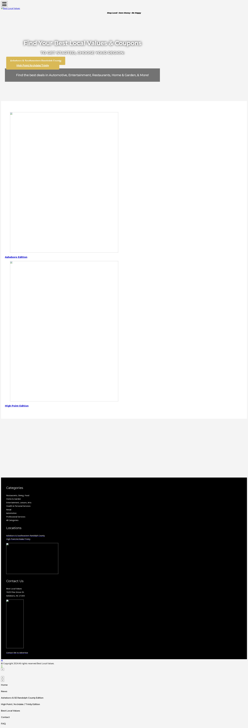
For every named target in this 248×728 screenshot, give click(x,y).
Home (4, 685)
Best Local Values (10, 711)
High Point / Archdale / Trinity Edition (20, 704)
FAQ (3, 723)
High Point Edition (17, 405)
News (4, 691)
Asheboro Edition (16, 257)
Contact (5, 717)
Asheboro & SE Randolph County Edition (22, 698)
